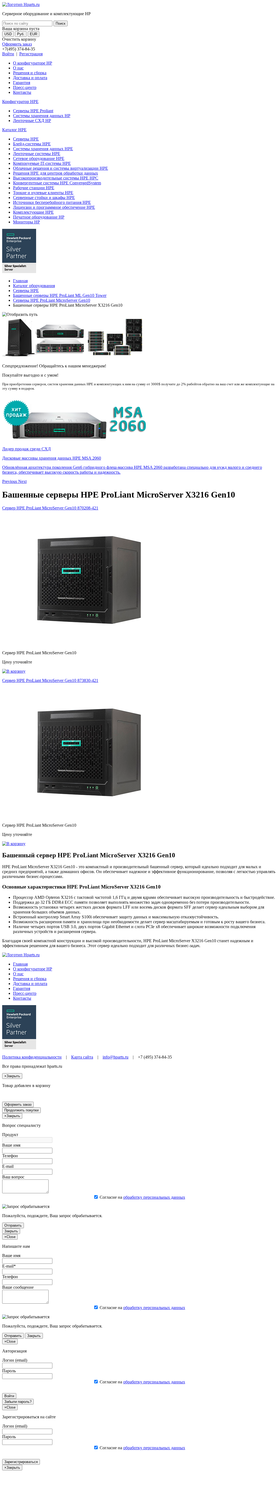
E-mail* (9, 1266)
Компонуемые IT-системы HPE (42, 163)
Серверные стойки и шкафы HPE (44, 197)
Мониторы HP (26, 222)
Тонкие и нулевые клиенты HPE (43, 192)
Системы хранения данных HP (41, 115)
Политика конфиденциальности (32, 1057)
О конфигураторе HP (32, 63)
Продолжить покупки (21, 1110)
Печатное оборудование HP (38, 217)
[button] (10, 481)
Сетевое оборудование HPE (38, 158)
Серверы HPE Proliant (33, 110)
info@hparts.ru (115, 1057)
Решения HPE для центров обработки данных (55, 173)
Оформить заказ (17, 44)
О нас (18, 68)
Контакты (22, 92)
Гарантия (21, 82)
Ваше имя (11, 1145)
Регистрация (31, 54)
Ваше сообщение (18, 1287)
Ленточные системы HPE (36, 153)
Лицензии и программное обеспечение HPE (54, 207)
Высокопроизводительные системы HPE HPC (55, 178)
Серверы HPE (26, 139)
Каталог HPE (14, 129)
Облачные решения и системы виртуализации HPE (60, 168)
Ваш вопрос (13, 1177)
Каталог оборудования (34, 285)
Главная (20, 280)
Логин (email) (14, 1360)
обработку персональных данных (154, 1197)
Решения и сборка (29, 72)
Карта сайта (82, 1057)
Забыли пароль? (17, 1402)
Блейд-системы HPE (32, 144)
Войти (8, 54)
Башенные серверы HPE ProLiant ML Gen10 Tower (59, 295)
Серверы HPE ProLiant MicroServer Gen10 (51, 300)
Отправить (13, 1225)
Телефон (10, 1155)
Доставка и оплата (30, 77)
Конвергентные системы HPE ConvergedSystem (57, 183)
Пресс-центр (24, 87)
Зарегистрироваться (21, 1462)
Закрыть (11, 1231)
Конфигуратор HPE (20, 101)
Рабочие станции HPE (33, 187)
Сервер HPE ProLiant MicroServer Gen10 (50, 508)
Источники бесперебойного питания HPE (52, 202)
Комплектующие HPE (33, 212)
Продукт (10, 1134)
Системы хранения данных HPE (43, 148)
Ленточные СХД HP (32, 120)
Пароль (9, 1370)
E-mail (8, 1166)
